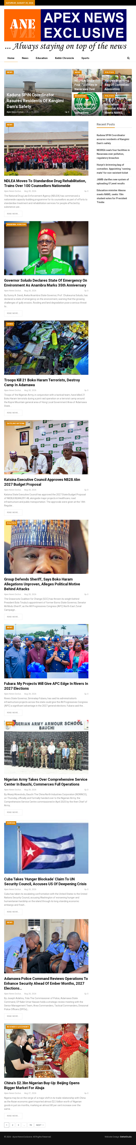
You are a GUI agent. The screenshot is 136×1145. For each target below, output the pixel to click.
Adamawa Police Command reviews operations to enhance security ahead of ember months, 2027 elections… (46, 983)
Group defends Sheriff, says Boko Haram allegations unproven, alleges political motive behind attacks (42, 584)
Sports (85, 58)
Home (10, 58)
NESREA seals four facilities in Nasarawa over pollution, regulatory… (85, 89)
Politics (109, 72)
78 (30, 1125)
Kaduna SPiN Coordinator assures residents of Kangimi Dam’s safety (35, 100)
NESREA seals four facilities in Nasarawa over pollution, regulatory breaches (113, 154)
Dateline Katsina (15, 423)
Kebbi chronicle (64, 58)
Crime (10, 324)
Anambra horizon (16, 224)
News (25, 58)
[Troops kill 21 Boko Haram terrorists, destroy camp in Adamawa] (46, 348)
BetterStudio (126, 1136)
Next (39, 1125)
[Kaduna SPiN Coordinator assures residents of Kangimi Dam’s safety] (38, 92)
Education (42, 58)
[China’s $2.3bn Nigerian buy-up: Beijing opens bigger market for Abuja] (46, 1050)
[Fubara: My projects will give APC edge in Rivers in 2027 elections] (46, 651)
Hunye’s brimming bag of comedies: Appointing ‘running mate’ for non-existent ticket (114, 168)
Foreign (11, 823)
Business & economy (18, 1027)
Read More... (13, 214)
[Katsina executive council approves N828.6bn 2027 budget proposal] (46, 447)
